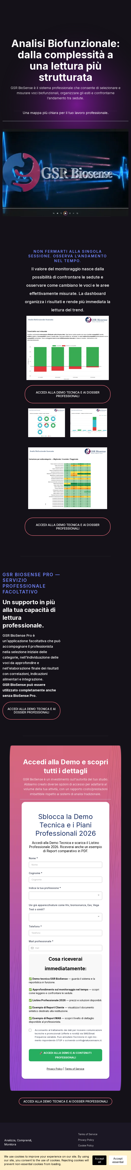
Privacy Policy (55, 1068)
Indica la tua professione (45, 888)
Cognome (35, 873)
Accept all (99, 1160)
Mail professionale (41, 941)
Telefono (35, 926)
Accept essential (117, 1160)
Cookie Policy (86, 1145)
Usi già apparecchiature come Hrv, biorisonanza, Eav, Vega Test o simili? (64, 907)
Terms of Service (74, 1068)
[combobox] (65, 896)
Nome (33, 858)
